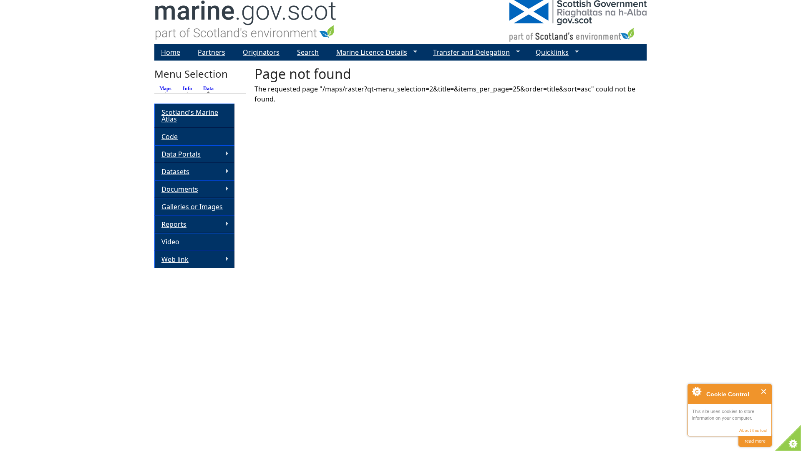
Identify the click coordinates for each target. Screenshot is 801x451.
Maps (165, 88)
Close (764, 391)
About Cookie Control (696, 391)
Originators (261, 52)
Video (170, 241)
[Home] (246, 22)
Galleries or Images (192, 206)
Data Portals (177, 154)
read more (755, 440)
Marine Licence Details (368, 52)
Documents (176, 189)
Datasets (171, 172)
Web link (171, 259)
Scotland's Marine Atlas (189, 116)
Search (308, 52)
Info (187, 88)
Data (210, 88)
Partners (211, 52)
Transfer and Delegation (468, 52)
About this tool (753, 430)
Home (170, 52)
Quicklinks (549, 52)
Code (169, 136)
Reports (170, 224)
